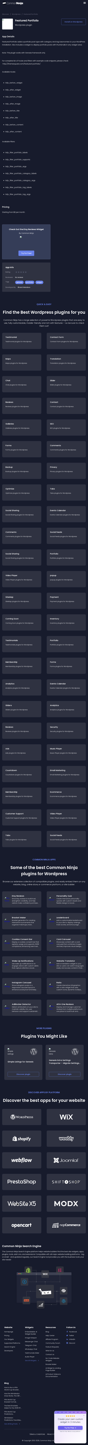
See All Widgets (30, 1360)
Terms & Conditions (37, 1434)
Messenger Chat (31, 1342)
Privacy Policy (52, 1434)
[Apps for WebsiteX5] (21, 1204)
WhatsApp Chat (31, 1349)
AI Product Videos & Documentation (53, 1375)
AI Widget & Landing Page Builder (53, 1369)
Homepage (8, 1332)
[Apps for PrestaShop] (21, 1182)
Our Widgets (9, 1339)
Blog (47, 1332)
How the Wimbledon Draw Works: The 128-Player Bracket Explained (12, 1394)
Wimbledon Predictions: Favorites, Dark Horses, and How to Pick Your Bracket (12, 1419)
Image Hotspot (31, 1338)
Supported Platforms (12, 1343)
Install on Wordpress (74, 22)
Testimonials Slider (32, 1353)
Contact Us (50, 1354)
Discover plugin (23, 1074)
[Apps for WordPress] (21, 1117)
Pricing (6, 1335)
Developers (8, 1351)
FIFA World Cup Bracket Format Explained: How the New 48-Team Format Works (12, 1401)
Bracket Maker (51, 1364)
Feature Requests (52, 1347)
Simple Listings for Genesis (20, 1061)
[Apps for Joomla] (66, 1160)
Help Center (50, 1335)
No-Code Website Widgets (52, 1359)
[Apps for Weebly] (66, 1139)
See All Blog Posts (11, 1424)
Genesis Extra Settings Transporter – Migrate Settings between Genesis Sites (64, 1063)
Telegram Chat (30, 1345)
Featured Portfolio (31, 14)
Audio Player (29, 1357)
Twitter (71, 1335)
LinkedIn (72, 1339)
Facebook (73, 1332)
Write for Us (50, 1351)
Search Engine (9, 1347)
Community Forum (53, 1343)
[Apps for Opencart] (21, 1225)
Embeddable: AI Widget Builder (31, 1333)
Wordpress (16, 14)
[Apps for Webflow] (21, 1160)
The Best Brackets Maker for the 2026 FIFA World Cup (13, 1407)
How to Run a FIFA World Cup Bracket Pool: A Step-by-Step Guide (12, 1388)
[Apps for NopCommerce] (66, 1225)
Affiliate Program (52, 1339)
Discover (5, 14)
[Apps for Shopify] (21, 1139)
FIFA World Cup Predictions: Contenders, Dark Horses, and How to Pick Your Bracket (11, 1413)
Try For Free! (26, 253)
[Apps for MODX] (66, 1204)
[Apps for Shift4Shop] (66, 1182)
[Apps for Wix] (66, 1117)
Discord (72, 1343)
